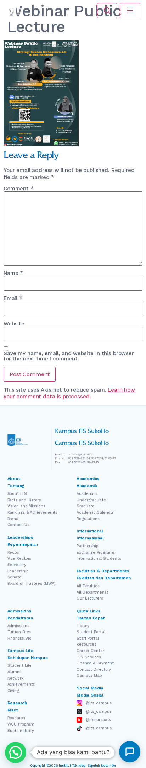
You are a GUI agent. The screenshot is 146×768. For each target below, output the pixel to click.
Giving (13, 690)
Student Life (19, 665)
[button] (15, 752)
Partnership (88, 546)
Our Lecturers (90, 598)
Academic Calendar (95, 512)
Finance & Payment (95, 663)
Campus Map (89, 675)
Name (13, 273)
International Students (99, 558)
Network (15, 678)
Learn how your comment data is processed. (69, 393)
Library (83, 626)
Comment (19, 188)
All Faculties (88, 586)
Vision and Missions (26, 506)
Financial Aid (19, 638)
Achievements (21, 684)
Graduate (86, 506)
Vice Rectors (19, 558)
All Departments (92, 592)
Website (14, 324)
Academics (87, 493)
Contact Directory (94, 669)
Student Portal (91, 632)
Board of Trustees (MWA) (31, 583)
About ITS (17, 493)
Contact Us (18, 524)
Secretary (16, 564)
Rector (13, 552)
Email (13, 298)
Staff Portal (88, 638)
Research (16, 718)
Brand (13, 518)
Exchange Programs (96, 552)
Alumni (14, 672)
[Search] (107, 10)
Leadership (18, 571)
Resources (86, 644)
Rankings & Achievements (32, 512)
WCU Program (20, 724)
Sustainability (20, 730)
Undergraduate (91, 500)
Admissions (18, 626)
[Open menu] (130, 10)
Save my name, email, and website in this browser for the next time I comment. (69, 356)
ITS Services (89, 657)
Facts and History (24, 500)
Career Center (90, 650)
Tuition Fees (19, 632)
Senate (14, 577)
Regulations (88, 518)
